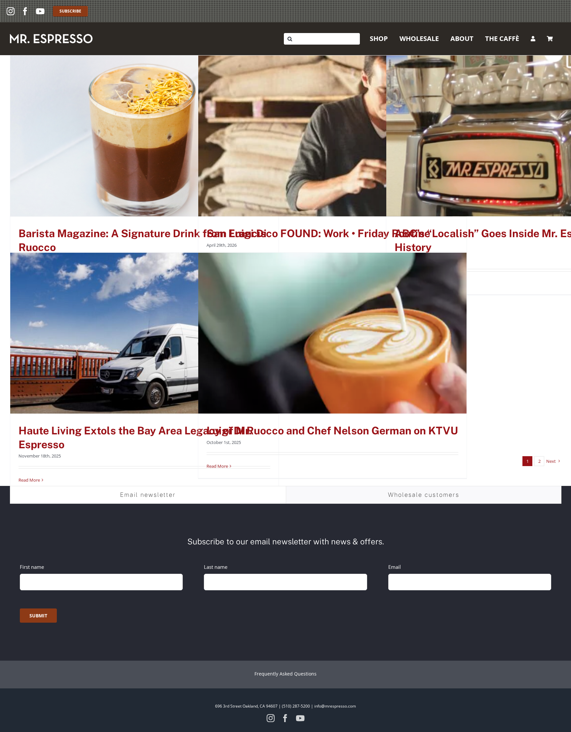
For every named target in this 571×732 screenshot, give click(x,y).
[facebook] (25, 11)
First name (32, 567)
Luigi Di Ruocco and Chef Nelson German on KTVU (332, 430)
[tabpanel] (285, 577)
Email (394, 567)
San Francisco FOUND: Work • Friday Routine (318, 233)
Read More (29, 480)
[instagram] (11, 11)
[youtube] (40, 11)
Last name (215, 567)
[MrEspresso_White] (51, 36)
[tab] (148, 495)
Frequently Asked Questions (285, 674)
